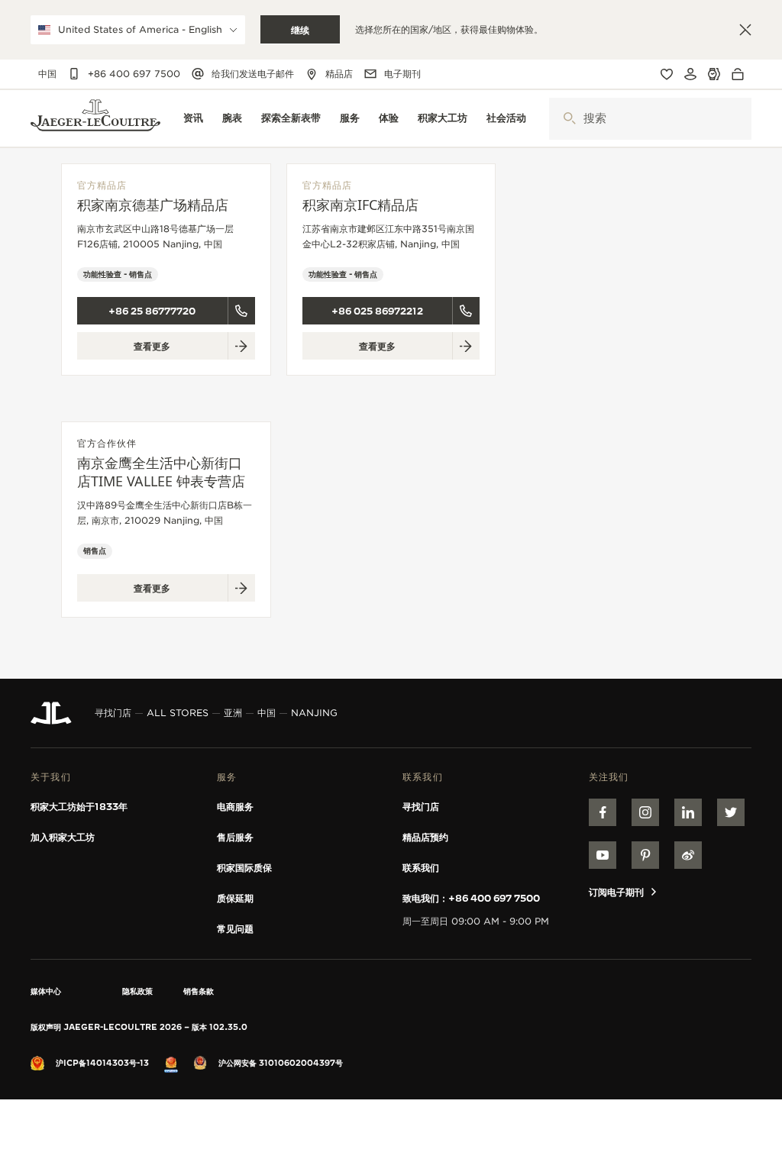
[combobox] (650, 119)
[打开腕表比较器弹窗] (714, 74)
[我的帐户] (690, 74)
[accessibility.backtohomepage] (95, 118)
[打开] (569, 118)
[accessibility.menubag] (741, 74)
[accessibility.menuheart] (667, 74)
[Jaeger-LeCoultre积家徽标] (51, 713)
